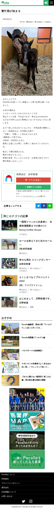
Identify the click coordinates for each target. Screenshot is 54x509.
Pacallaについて (8, 474)
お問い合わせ (6, 496)
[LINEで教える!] (50, 205)
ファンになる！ (34, 180)
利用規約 (5, 479)
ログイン (34, 196)
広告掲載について (8, 492)
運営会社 (5, 487)
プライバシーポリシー (10, 483)
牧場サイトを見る (34, 187)
